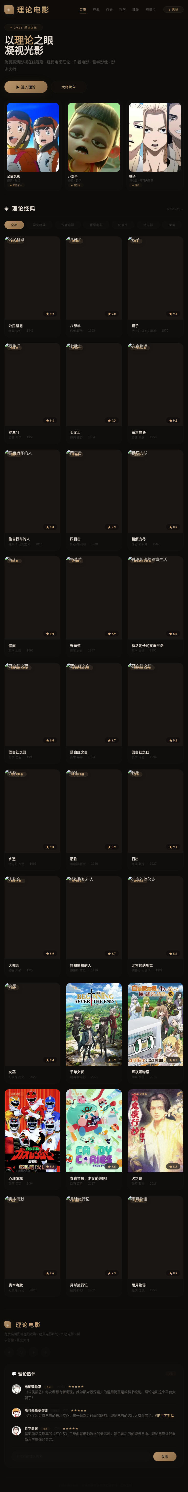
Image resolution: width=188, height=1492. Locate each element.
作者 (109, 9)
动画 (172, 225)
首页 (83, 9)
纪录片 (151, 9)
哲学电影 (96, 225)
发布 (165, 1457)
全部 (14, 225)
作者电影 (67, 225)
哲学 (122, 9)
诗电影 (148, 225)
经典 (96, 9)
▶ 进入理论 (26, 87)
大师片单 (68, 87)
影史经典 (39, 225)
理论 (135, 9)
